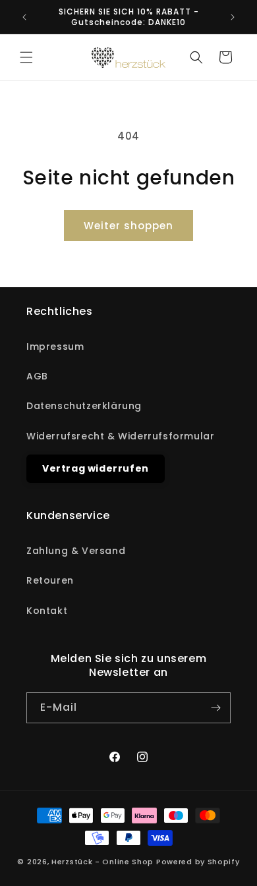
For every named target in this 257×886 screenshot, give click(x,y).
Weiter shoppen (128, 226)
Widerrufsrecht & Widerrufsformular (120, 436)
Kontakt (46, 610)
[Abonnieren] (215, 707)
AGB (37, 376)
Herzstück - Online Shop (102, 861)
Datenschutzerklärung (84, 405)
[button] (26, 57)
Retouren (50, 580)
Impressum (55, 346)
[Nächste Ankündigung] (232, 17)
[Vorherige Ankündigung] (24, 17)
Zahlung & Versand (75, 550)
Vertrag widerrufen (95, 468)
